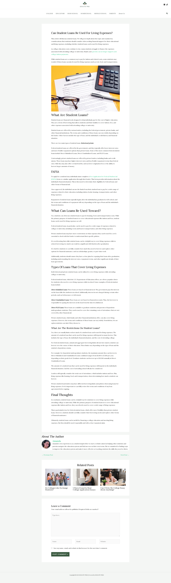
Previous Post (47, 455)
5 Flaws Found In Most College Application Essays (84, 489)
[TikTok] (167, 4)
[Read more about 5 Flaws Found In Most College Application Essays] (85, 477)
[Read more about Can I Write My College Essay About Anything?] (113, 477)
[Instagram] (164, 4)
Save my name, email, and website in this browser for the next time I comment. (80, 548)
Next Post (125, 455)
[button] (167, 13)
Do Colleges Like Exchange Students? (56, 489)
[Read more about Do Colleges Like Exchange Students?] (58, 477)
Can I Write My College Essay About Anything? (112, 489)
